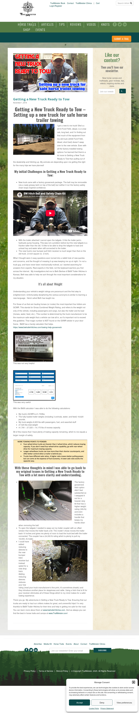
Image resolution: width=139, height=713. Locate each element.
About (76, 644)
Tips (62, 24)
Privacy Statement (107, 708)
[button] (133, 682)
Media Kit (48, 644)
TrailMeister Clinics (84, 3)
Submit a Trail (121, 39)
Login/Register (56, 5)
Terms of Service (46, 671)
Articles (47, 24)
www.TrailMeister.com (58, 613)
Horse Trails (27, 24)
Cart (98, 3)
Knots (105, 24)
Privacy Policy (30, 671)
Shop (26, 29)
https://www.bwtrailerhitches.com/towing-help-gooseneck (37, 327)
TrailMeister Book (57, 3)
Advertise (38, 644)
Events (40, 29)
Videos (91, 24)
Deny (102, 702)
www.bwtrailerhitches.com (54, 610)
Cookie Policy (94, 708)
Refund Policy (62, 671)
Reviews (75, 24)
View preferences (124, 702)
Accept (79, 702)
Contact (70, 3)
